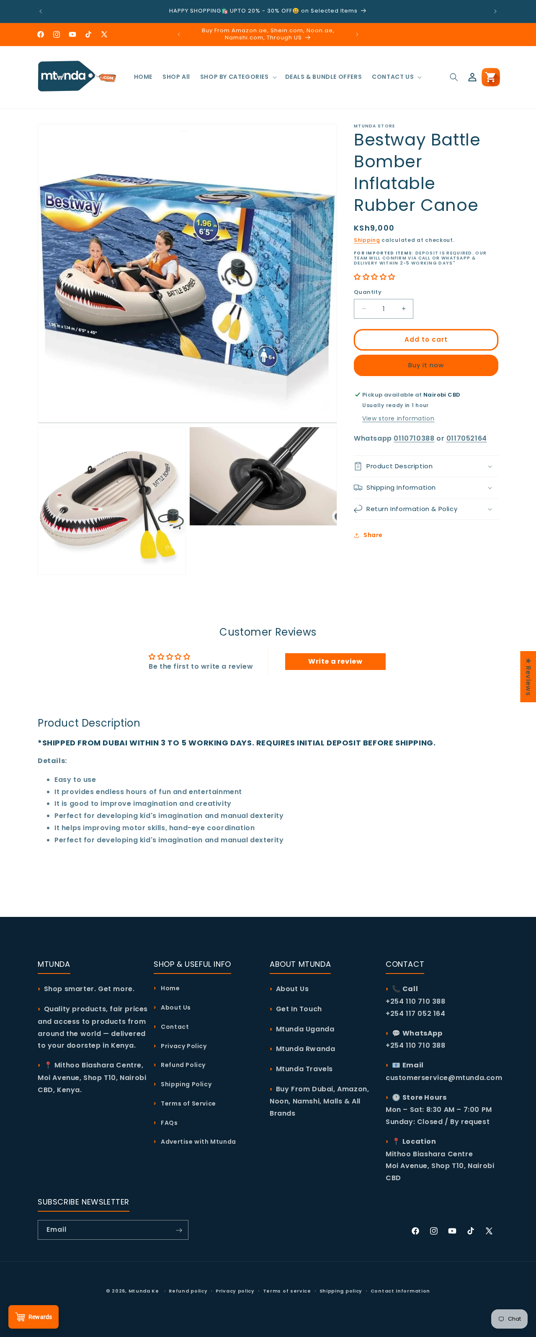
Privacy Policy (183, 1045)
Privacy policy (235, 1291)
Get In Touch (299, 1009)
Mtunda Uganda (305, 1028)
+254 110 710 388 (416, 1045)
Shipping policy (341, 1291)
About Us (175, 1007)
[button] (237, 77)
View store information (398, 418)
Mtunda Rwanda (305, 1049)
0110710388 (414, 438)
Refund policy (188, 1291)
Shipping (367, 240)
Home (170, 988)
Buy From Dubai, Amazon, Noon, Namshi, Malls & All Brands (319, 1101)
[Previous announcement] (40, 11)
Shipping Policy (185, 1084)
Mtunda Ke (144, 1291)
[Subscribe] (179, 1230)
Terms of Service (188, 1103)
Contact (174, 1026)
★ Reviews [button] (528, 676)
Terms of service (287, 1291)
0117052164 (466, 438)
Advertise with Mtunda (198, 1141)
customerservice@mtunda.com (444, 1077)
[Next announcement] (495, 11)
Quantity (367, 292)
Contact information (400, 1291)
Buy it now (426, 365)
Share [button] (373, 535)
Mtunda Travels (304, 1069)
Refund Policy (183, 1065)
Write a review (335, 662)
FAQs (169, 1122)
